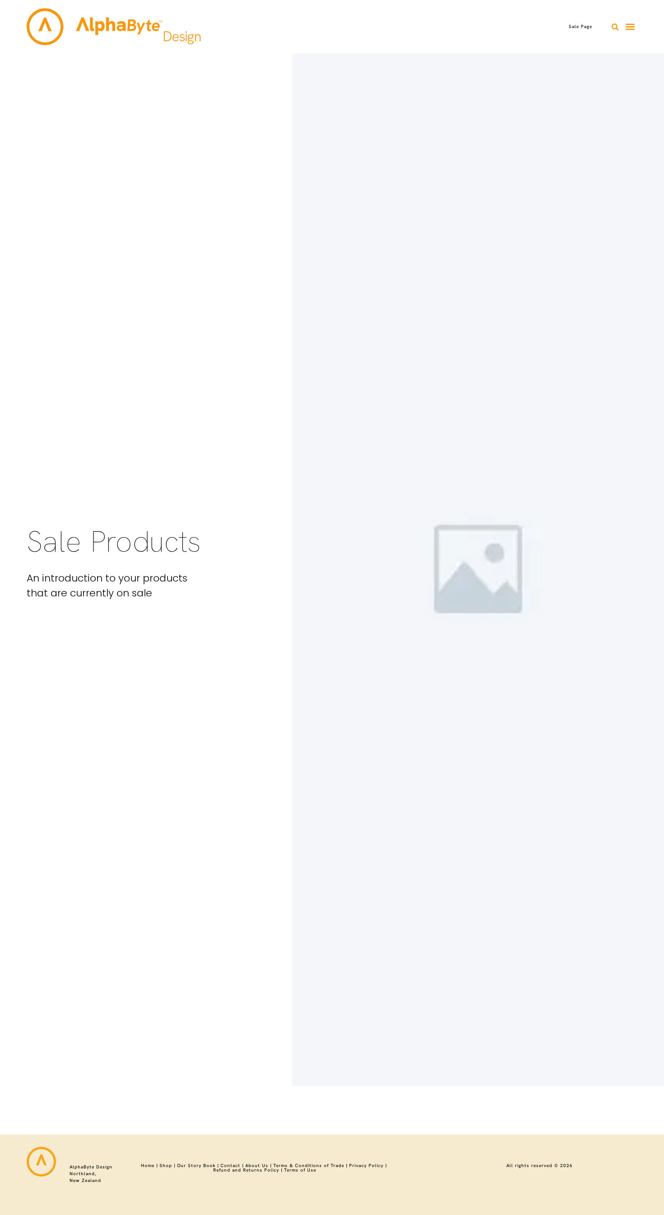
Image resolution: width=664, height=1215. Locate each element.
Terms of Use (300, 1170)
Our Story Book (196, 1165)
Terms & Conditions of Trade (308, 1165)
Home (147, 1165)
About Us (256, 1165)
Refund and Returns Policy (246, 1170)
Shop (165, 1165)
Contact (230, 1165)
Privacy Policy (366, 1165)
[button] (615, 26)
